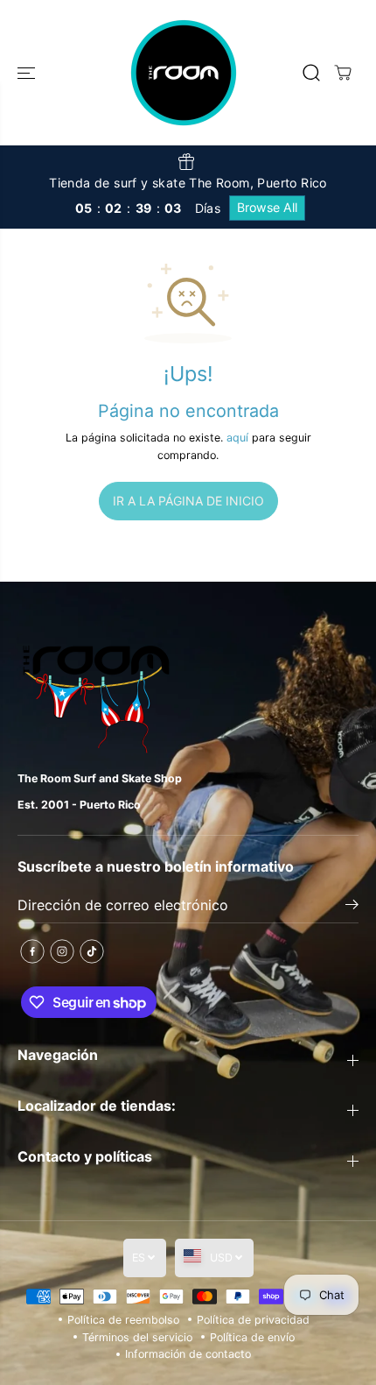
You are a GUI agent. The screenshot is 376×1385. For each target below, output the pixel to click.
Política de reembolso (123, 1319)
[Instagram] (62, 951)
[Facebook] (32, 951)
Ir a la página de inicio (188, 500)
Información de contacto (188, 1353)
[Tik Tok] (92, 951)
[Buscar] (311, 72)
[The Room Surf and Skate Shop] (183, 73)
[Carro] (343, 72)
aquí (237, 437)
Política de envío (252, 1337)
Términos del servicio (137, 1337)
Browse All (267, 207)
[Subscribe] (352, 907)
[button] (27, 72)
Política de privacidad (253, 1319)
